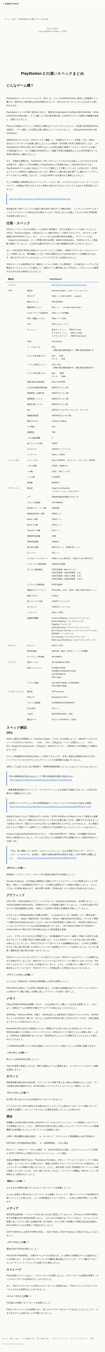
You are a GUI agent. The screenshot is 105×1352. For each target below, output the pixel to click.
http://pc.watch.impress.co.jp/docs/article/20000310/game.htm (40, 199)
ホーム (7, 19)
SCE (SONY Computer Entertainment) (69, 285)
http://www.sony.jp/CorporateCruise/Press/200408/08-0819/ (47, 858)
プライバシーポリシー (79, 1338)
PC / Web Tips (43, 1338)
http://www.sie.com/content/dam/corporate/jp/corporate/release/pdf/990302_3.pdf (50, 806)
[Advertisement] (52, 52)
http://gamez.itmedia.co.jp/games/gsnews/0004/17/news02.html (41, 780)
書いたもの (14, 1338)
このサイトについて (59, 1338)
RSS (92, 1338)
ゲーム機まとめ (28, 1338)
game (14, 19)
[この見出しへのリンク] (36, 85)
